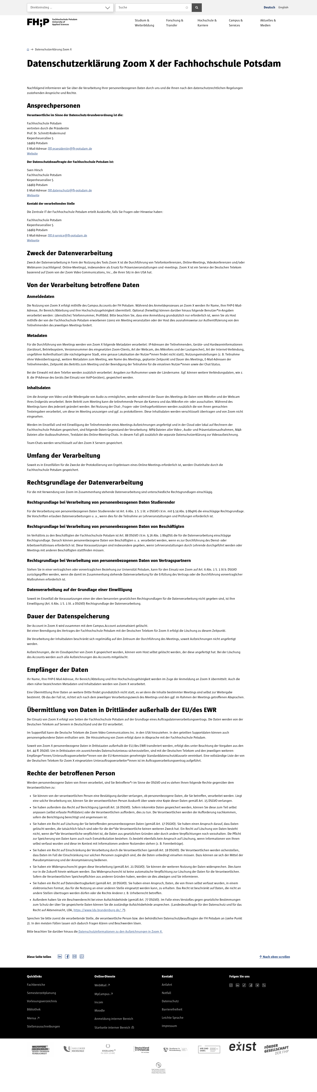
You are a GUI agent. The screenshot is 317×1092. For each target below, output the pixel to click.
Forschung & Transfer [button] (174, 23)
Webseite (33, 195)
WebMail (100, 985)
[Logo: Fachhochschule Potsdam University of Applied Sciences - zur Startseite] (52, 23)
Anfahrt (167, 984)
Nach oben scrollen (276, 957)
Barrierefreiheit (172, 1009)
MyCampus (102, 994)
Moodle (99, 1010)
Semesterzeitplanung (41, 993)
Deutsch (269, 7)
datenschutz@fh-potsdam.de (72, 190)
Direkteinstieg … (41, 7)
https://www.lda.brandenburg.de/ (97, 910)
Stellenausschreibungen (43, 1026)
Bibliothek (34, 1009)
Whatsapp (82, 956)
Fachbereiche (36, 984)
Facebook (67, 956)
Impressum (169, 1026)
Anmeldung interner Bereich (113, 1019)
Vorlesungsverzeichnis (42, 1001)
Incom (98, 1002)
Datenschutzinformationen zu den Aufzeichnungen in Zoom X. (120, 931)
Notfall (166, 993)
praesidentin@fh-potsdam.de (72, 148)
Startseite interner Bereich (112, 1027)
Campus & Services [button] (236, 23)
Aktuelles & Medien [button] (268, 23)
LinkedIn (60, 956)
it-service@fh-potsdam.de (69, 235)
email (74, 956)
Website (32, 153)
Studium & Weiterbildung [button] (144, 23)
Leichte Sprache (172, 1017)
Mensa (31, 1018)
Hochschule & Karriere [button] (207, 23)
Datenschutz (170, 1001)
